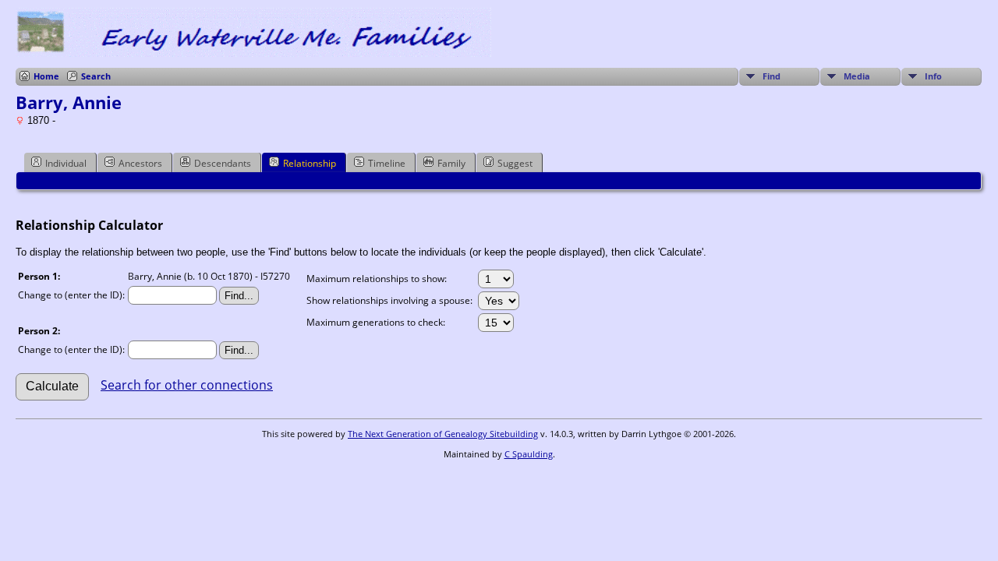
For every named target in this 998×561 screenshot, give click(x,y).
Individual (66, 163)
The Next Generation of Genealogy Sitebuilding (443, 433)
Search (96, 76)
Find (771, 76)
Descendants (222, 163)
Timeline (386, 163)
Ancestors (140, 163)
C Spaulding (528, 454)
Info (933, 76)
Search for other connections (187, 384)
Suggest (515, 163)
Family (451, 163)
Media (857, 76)
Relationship (309, 163)
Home (46, 76)
